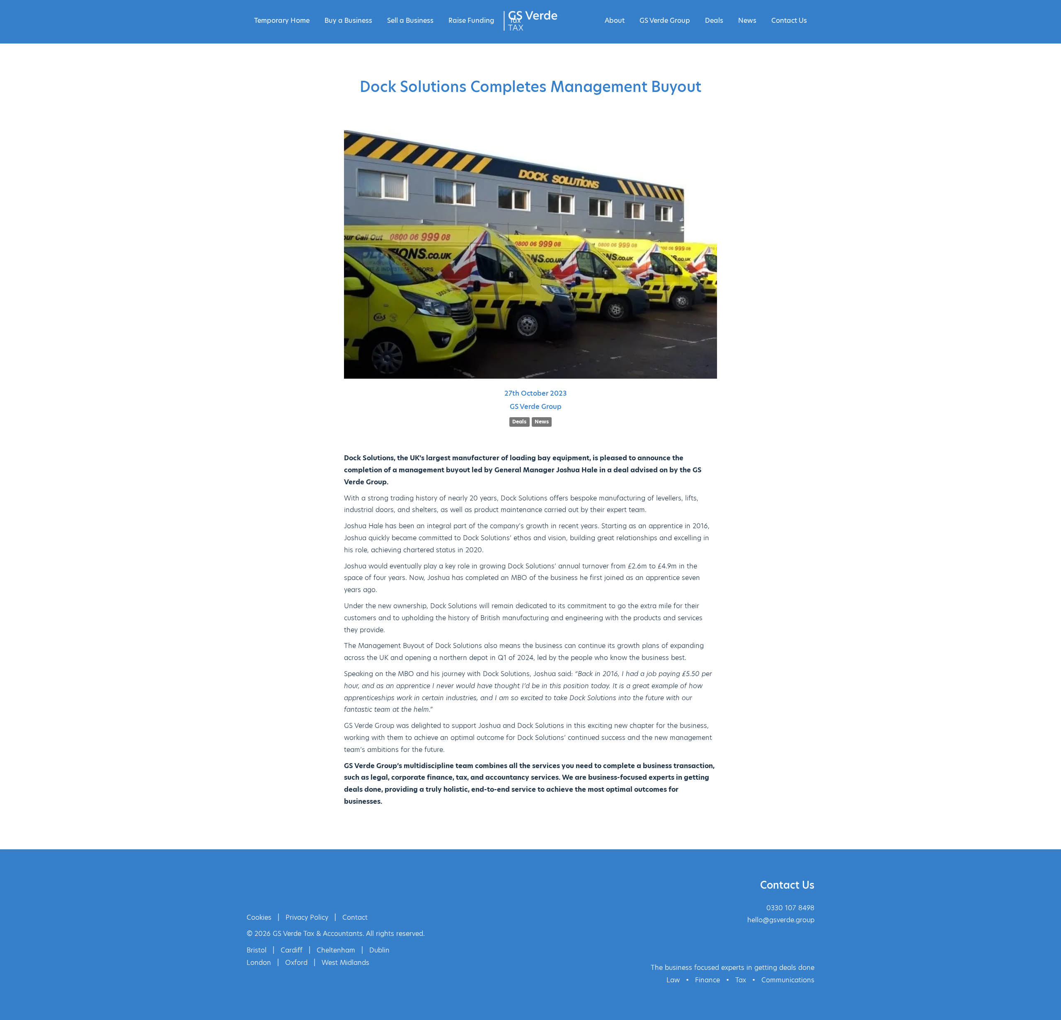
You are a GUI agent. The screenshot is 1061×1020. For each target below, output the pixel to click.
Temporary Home (282, 20)
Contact (355, 917)
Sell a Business (410, 20)
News (747, 20)
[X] (259, 886)
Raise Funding (471, 20)
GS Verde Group (665, 20)
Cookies (259, 917)
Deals (714, 20)
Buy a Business (348, 20)
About (615, 20)
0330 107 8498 (790, 908)
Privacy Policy (307, 917)
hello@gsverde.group (780, 920)
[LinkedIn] (286, 886)
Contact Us (789, 20)
